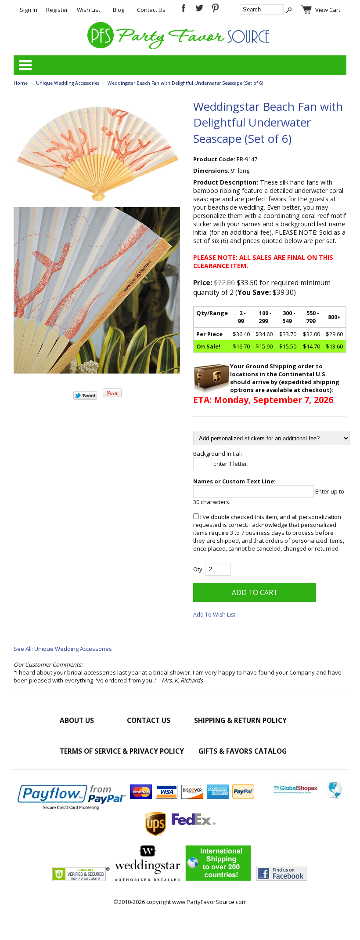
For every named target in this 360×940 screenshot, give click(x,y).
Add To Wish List (214, 614)
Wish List (88, 10)
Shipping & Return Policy (240, 720)
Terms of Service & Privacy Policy (122, 751)
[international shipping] (218, 879)
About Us (77, 720)
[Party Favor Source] (179, 47)
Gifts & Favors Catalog (242, 751)
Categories (25, 65)
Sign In (28, 10)
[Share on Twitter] (85, 398)
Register (57, 10)
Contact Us (151, 10)
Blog (118, 10)
